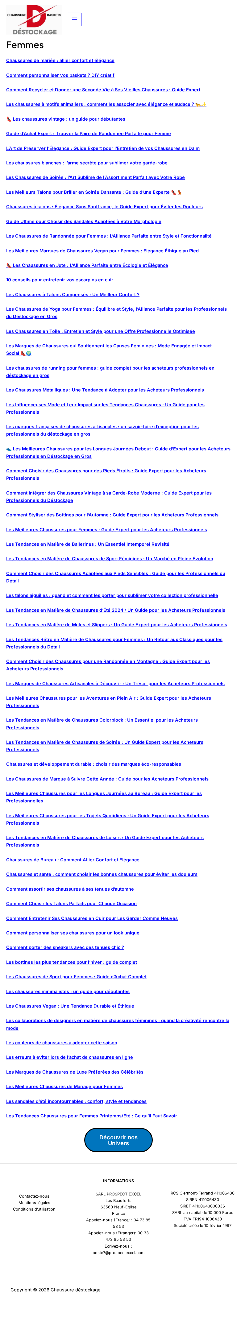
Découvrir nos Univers (118, 1140)
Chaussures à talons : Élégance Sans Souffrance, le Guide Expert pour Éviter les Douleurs (104, 206)
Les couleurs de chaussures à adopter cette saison (61, 1043)
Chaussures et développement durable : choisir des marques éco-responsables (93, 764)
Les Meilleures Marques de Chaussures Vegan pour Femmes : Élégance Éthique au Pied (102, 251)
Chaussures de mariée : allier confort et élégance (60, 60)
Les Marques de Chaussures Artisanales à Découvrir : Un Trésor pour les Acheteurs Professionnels (115, 683)
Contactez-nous (34, 1196)
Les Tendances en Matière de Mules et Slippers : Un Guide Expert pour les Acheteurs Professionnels (116, 624)
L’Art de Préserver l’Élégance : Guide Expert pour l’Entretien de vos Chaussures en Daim (103, 148)
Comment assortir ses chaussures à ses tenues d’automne (70, 889)
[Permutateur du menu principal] (74, 19)
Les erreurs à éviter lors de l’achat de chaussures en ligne (69, 1057)
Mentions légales (34, 1202)
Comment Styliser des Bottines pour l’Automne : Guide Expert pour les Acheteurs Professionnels (112, 515)
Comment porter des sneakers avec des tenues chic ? (65, 947)
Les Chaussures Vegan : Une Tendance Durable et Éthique (70, 1006)
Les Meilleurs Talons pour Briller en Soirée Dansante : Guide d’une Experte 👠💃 (94, 192)
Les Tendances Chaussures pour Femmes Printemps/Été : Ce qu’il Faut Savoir (91, 1116)
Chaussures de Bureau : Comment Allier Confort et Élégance (72, 860)
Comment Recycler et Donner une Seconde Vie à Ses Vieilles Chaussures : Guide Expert (103, 90)
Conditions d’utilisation (34, 1209)
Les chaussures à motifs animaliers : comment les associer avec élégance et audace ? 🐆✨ (106, 104)
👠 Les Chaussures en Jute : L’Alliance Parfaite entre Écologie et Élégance (87, 265)
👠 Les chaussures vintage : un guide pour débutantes (65, 119)
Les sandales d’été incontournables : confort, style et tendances (76, 1101)
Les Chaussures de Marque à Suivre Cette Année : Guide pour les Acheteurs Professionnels (107, 779)
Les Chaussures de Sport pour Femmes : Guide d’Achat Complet (76, 976)
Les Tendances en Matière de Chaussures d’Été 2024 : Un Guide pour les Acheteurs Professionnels (115, 610)
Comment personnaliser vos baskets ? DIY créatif (60, 75)
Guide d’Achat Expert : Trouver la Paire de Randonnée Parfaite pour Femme (88, 133)
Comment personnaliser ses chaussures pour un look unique (72, 933)
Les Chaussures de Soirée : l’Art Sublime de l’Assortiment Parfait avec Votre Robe (95, 177)
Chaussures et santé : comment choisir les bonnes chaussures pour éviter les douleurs (102, 874)
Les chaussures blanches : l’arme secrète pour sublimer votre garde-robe (87, 163)
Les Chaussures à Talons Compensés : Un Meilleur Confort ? (72, 294)
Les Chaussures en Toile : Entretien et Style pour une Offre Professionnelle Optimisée (100, 331)
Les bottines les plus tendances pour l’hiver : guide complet (71, 962)
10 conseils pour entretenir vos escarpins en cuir (59, 280)
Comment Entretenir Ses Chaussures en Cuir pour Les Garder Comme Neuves (92, 918)
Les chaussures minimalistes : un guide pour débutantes (68, 991)
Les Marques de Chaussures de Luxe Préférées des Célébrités (74, 1072)
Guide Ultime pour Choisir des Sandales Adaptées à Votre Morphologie (83, 221)
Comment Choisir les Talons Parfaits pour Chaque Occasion (71, 903)
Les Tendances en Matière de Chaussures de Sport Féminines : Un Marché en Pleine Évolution (109, 558)
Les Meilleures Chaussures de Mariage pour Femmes (64, 1086)
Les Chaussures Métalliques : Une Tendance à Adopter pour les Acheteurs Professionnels (105, 390)
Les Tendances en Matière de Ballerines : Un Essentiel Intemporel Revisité (87, 544)
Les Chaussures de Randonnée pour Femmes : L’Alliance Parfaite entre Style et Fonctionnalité (109, 236)
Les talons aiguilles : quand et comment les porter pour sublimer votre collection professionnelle (112, 595)
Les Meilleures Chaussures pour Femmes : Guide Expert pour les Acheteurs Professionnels (106, 529)
